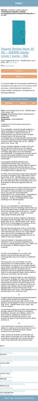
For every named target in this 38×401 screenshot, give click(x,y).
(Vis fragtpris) (9, 65)
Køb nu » (19, 76)
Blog (12, 398)
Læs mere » (19, 71)
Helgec (19, 3)
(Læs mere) (13, 62)
